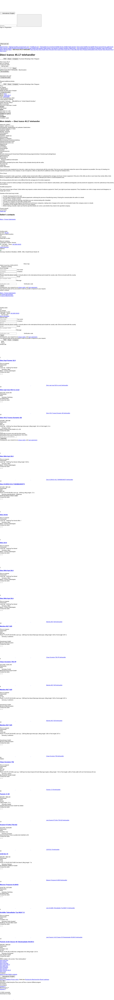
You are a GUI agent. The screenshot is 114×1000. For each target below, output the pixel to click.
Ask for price (4, 89)
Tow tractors (54, 48)
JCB (106, 48)
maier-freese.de (4, 247)
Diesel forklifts (55, 46)
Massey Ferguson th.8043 (9, 884)
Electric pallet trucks (107, 46)
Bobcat (93, 48)
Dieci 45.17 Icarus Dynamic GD (11, 417)
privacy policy (22, 287)
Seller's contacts (12, 974)
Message (18, 280)
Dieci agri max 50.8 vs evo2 (9, 390)
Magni (1, 49)
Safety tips (3, 211)
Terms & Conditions (5, 979)
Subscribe (3, 438)
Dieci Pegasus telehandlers (87, 49)
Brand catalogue (44, 979)
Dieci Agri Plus (34, 49)
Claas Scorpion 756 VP (8, 662)
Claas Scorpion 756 (7, 762)
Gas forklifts (91, 46)
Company (19, 271)
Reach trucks (98, 46)
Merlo (10, 49)
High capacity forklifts (6, 48)
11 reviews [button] (3, 237)
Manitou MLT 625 (6, 626)
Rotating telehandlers (18, 48)
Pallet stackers (72, 46)
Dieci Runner (98, 49)
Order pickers (47, 48)
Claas (103, 48)
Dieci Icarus (57, 49)
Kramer (110, 48)
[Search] (29, 20)
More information (4, 316)
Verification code (28, 284)
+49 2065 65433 (16, 244)
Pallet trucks (72, 48)
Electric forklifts (64, 46)
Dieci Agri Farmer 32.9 (8, 360)
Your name (20, 269)
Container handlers (63, 48)
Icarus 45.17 (7, 95)
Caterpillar (98, 48)
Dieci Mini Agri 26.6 (6, 456)
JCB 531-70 (4, 854)
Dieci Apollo (42, 49)
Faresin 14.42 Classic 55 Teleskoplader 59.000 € (17, 942)
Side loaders (39, 48)
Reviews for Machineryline (32, 979)
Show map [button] (26, 264)
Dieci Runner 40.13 (108, 49)
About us (2, 974)
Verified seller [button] (4, 231)
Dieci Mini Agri (75, 49)
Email (18, 276)
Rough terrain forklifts (30, 48)
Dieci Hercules (50, 49)
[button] (57, 35)
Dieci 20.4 (3, 542)
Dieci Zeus (3, 51)
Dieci (5, 94)
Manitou (6, 49)
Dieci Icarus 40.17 (66, 49)
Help (6, 974)
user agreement (33, 287)
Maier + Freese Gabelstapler (8, 219)
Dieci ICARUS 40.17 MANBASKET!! (12, 484)
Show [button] (10, 244)
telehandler (6, 96)
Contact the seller (5, 77)
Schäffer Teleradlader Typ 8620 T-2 (12, 912)
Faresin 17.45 (5, 794)
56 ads (7, 232)
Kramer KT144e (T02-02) (8, 824)
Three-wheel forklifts (82, 46)
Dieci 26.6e (4, 515)
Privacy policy (15, 979)
